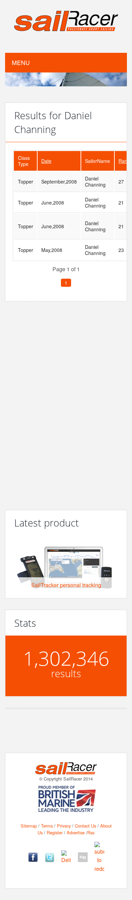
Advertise (76, 832)
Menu (21, 62)
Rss (90, 832)
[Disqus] (66, 403)
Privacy (64, 825)
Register (55, 832)
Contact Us (85, 825)
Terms (47, 825)
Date (46, 160)
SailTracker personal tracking (66, 585)
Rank (124, 160)
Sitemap (29, 825)
